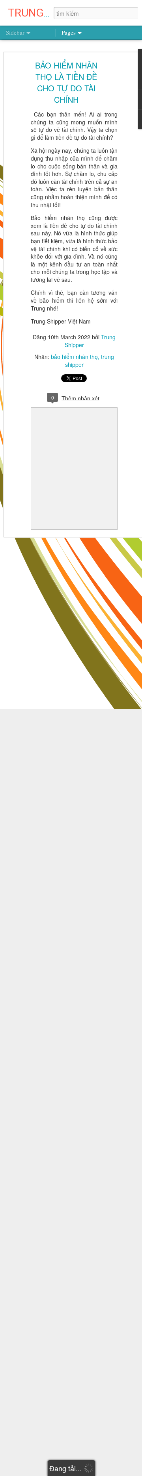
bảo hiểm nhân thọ (74, 357)
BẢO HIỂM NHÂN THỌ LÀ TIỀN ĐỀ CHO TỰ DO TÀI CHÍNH (66, 82)
